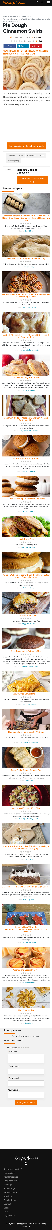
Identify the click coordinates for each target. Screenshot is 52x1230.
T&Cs (6, 1211)
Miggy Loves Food (29, 547)
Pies (42, 155)
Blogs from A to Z (12, 1192)
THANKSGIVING (10, 54)
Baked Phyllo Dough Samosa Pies (26, 770)
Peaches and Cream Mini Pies (26, 970)
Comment (13, 1051)
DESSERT (14, 51)
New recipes (9, 1173)
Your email (14, 1078)
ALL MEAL (30, 54)
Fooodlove (29, 1023)
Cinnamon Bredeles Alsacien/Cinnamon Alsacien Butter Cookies (26, 419)
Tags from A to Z (11, 1180)
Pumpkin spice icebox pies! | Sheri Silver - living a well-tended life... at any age (26, 847)
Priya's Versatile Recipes (29, 431)
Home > (6, 16)
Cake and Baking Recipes (29, 742)
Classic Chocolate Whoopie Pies (26, 651)
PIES (22, 54)
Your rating (12, 1047)
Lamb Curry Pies (26, 539)
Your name (14, 1066)
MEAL (5, 51)
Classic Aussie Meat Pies (26, 615)
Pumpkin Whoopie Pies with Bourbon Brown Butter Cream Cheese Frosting (26, 576)
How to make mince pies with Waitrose (26, 732)
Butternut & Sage (29, 588)
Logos (6, 1208)
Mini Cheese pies (26, 1010)
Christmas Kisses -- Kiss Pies (26, 808)
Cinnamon (31, 155)
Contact (7, 1204)
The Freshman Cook (29, 942)
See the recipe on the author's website (26, 146)
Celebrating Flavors (29, 307)
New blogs (8, 1196)
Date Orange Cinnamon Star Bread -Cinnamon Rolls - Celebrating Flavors (26, 295)
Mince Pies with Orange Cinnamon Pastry (26, 258)
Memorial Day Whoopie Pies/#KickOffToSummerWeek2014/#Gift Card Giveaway (26, 929)
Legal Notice (9, 1215)
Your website (14, 1090)
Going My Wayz (28, 900)
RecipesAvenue (13, 3)
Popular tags (9, 1188)
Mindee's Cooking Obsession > (20, 16)
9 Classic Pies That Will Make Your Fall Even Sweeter (26, 887)
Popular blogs (10, 1200)
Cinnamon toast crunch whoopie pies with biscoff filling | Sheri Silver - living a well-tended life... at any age (26, 217)
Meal (21, 155)
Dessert (11, 155)
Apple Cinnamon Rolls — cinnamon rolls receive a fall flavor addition (26, 336)
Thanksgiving (13, 160)
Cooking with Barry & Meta (29, 350)
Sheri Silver (29, 231)
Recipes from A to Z (13, 1169)
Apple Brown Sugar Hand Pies (26, 377)
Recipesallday (29, 267)
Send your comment (26, 1102)
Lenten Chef (29, 781)
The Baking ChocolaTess (29, 666)
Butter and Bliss (29, 390)
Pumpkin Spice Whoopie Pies (26, 458)
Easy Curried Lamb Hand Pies (26, 694)
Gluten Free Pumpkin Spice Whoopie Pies (26, 498)
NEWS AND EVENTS (38, 51)
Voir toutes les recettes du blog (32, 180)
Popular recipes (11, 1177)
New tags (8, 1184)
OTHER (24, 51)
